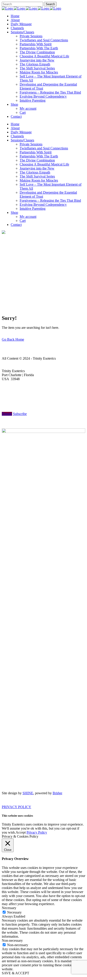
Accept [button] (21, 832)
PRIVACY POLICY (16, 807)
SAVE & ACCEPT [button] (15, 973)
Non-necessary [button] (12, 940)
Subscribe (20, 414)
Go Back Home (13, 339)
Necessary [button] (9, 908)
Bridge (57, 793)
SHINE (28, 793)
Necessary (14, 912)
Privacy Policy (37, 832)
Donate (7, 414)
